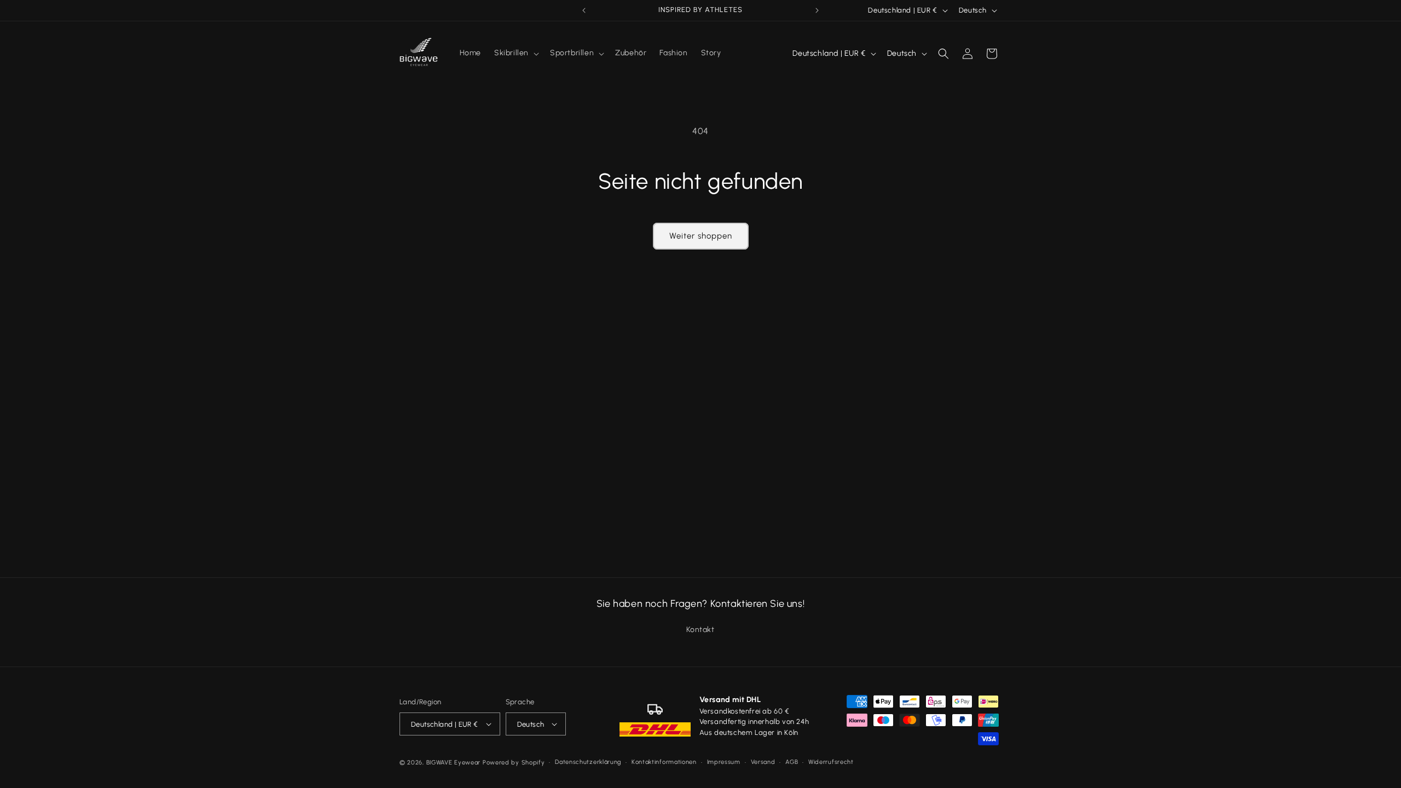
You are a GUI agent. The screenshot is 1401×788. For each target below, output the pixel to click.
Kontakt (700, 629)
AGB (791, 762)
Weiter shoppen (700, 236)
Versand (763, 762)
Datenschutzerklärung (588, 762)
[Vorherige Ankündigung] (584, 10)
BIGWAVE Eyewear (453, 762)
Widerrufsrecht (831, 762)
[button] (515, 53)
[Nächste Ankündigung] (817, 10)
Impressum (723, 762)
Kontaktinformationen (664, 762)
